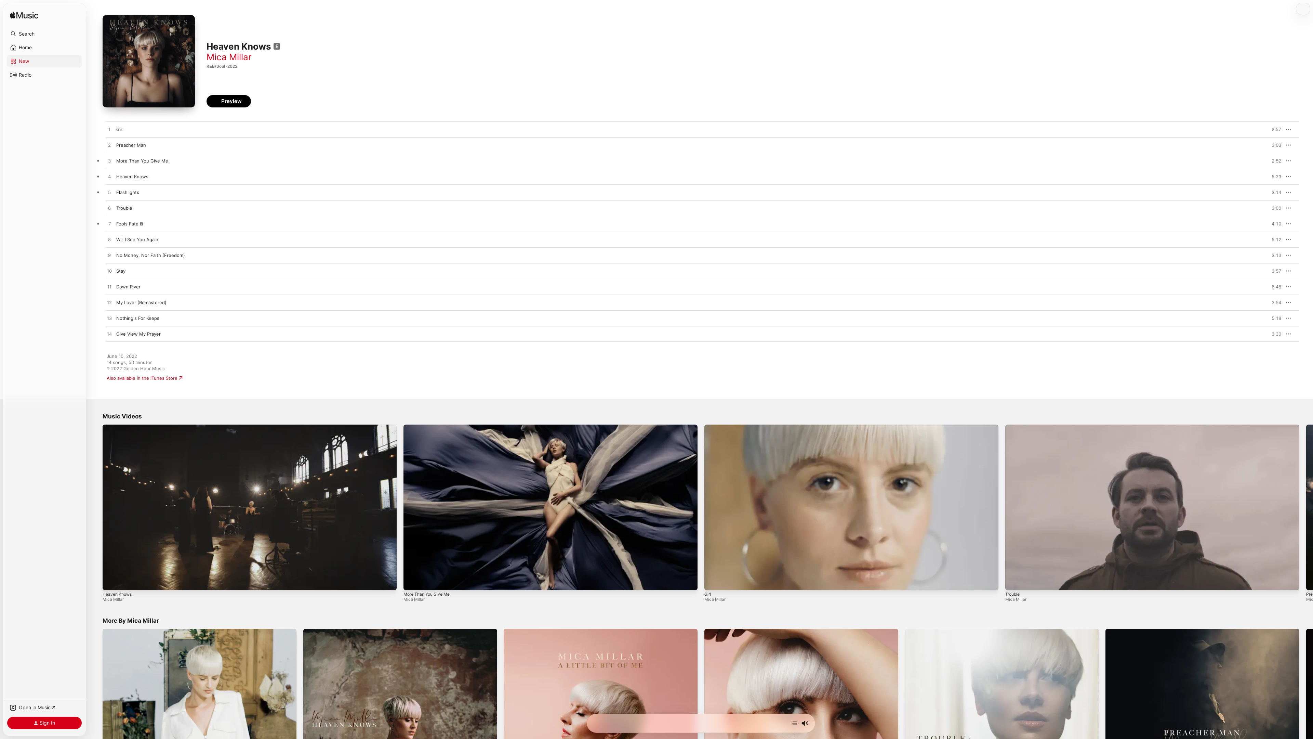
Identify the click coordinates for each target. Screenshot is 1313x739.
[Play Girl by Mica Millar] (109, 130)
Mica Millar (229, 57)
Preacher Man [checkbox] (131, 145)
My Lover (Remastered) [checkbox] (141, 302)
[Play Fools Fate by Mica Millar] (109, 224)
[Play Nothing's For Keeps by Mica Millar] (109, 318)
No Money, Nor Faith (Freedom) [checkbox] (150, 255)
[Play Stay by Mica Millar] (109, 271)
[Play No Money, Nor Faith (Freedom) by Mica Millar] (109, 255)
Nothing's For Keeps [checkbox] (137, 318)
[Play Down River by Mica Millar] (109, 287)
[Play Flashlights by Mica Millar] (109, 193)
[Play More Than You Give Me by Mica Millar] (109, 161)
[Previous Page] (96, 507)
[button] (44, 34)
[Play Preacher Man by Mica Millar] (109, 145)
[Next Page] (1306, 507)
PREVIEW (1273, 129)
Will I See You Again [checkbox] (137, 239)
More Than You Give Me (426, 594)
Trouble (1012, 594)
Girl (707, 594)
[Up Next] (794, 723)
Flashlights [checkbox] (127, 192)
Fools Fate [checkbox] (127, 223)
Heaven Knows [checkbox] (132, 176)
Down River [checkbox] (128, 286)
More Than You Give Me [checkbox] (142, 161)
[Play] (111, 581)
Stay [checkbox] (120, 271)
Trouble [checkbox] (124, 208)
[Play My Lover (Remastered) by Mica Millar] (109, 303)
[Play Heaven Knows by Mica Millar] (109, 177)
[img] (24, 16)
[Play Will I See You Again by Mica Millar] (109, 240)
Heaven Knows (117, 594)
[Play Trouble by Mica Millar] (109, 208)
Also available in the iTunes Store (142, 378)
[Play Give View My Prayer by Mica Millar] (109, 334)
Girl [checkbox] (119, 129)
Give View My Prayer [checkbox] (138, 334)
